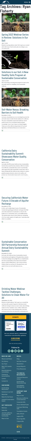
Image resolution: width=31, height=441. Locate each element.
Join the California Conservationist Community (7, 414)
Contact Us (5, 381)
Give (18, 432)
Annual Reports (21, 366)
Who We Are (6, 356)
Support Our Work (22, 392)
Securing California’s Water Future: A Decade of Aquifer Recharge (15, 200)
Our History (5, 361)
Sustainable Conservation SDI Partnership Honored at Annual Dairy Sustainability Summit (15, 246)
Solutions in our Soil (7, 392)
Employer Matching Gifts (22, 407)
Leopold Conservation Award (8, 400)
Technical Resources (21, 374)
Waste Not (4, 394)
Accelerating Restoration (5, 388)
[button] (26, 2)
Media (19, 356)
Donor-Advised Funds (23, 405)
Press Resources (21, 369)
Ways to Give (5, 418)
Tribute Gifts (20, 421)
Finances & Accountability (6, 375)
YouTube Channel (21, 361)
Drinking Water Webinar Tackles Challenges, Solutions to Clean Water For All (15, 293)
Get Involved (7, 405)
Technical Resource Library (22, 378)
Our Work (5, 385)
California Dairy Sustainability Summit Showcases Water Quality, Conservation (14, 155)
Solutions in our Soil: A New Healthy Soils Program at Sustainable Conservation (15, 74)
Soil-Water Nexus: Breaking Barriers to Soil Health (15, 111)
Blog (18, 359)
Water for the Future (7, 397)
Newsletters (20, 364)
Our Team (4, 364)
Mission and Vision (7, 359)
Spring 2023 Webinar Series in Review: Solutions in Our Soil (15, 37)
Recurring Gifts (21, 419)
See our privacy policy (15, 343)
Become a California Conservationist (22, 398)
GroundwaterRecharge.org (20, 386)
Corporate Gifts (21, 402)
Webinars (4, 408)
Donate (15, 317)
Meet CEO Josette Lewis (7, 367)
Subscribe (15, 338)
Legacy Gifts (20, 416)
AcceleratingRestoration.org (21, 382)
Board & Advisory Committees (6, 371)
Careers (4, 378)
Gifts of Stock (20, 414)
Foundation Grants (22, 411)
